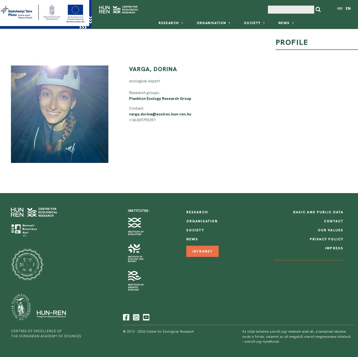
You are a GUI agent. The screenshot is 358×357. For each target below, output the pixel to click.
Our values (330, 230)
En (348, 8)
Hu (339, 8)
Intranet (202, 251)
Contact (333, 221)
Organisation (211, 23)
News (284, 23)
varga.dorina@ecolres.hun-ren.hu (160, 114)
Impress (334, 248)
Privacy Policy (326, 239)
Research (169, 23)
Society (252, 23)
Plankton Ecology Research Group (160, 98)
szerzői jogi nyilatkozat (262, 341)
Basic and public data (318, 212)
